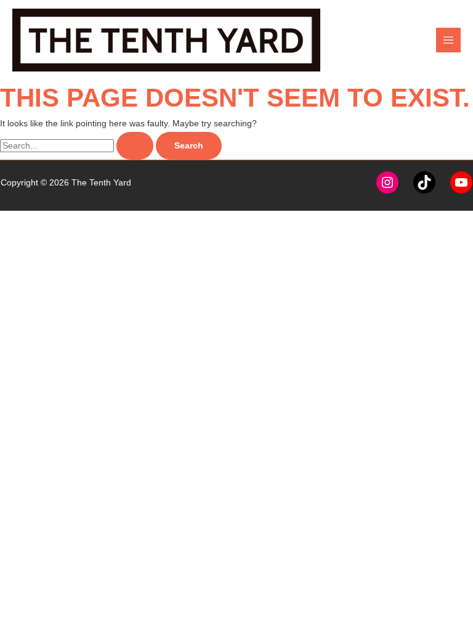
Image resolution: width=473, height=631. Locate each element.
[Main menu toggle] (448, 40)
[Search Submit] (134, 146)
